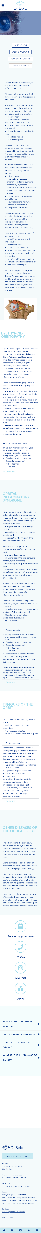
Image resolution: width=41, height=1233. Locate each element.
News (20, 998)
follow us (20, 977)
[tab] (20, 1024)
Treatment (10, 471)
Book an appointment (20, 936)
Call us (20, 957)
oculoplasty (22, 273)
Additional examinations (16, 443)
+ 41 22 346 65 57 (8, 1217)
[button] (20, 443)
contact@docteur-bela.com (13, 1212)
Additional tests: (13, 630)
